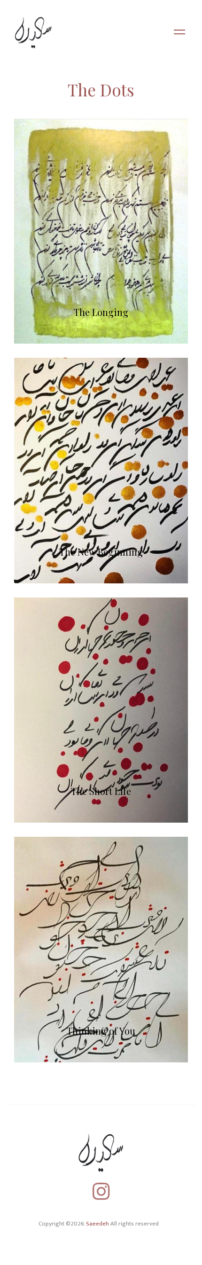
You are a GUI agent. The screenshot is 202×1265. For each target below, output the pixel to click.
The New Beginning (101, 551)
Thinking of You (101, 1030)
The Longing (101, 312)
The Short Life (101, 791)
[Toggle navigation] (179, 32)
